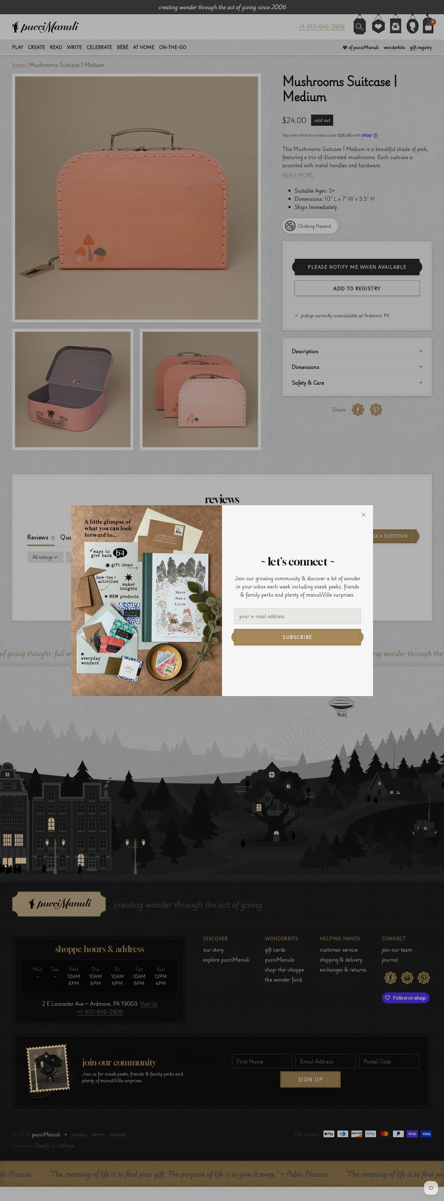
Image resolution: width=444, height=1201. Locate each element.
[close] (364, 515)
